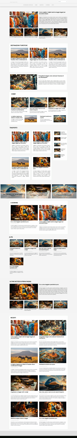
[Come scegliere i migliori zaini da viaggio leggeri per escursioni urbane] (24, 20)
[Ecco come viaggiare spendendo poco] (16, 32)
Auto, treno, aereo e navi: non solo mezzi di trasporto (45, 37)
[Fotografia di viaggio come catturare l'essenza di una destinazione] (20, 102)
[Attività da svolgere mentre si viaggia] (31, 32)
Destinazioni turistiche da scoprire (45, 117)
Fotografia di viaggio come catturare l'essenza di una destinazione (19, 109)
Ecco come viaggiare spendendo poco (16, 37)
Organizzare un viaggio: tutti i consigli (60, 37)
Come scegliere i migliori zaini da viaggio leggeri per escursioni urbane (52, 13)
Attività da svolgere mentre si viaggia (30, 37)
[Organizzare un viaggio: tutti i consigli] (60, 32)
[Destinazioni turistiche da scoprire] (60, 118)
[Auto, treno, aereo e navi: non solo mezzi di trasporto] (46, 32)
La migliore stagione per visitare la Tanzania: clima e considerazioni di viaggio (19, 60)
